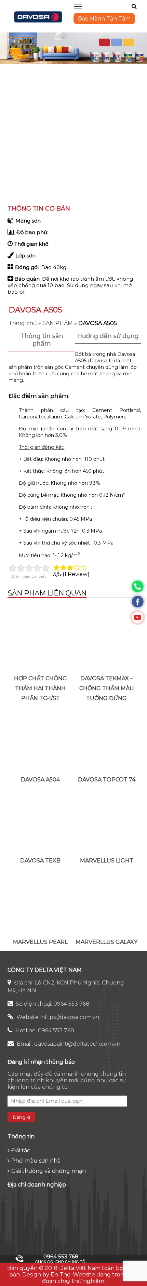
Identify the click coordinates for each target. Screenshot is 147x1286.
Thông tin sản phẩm (42, 339)
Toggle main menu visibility (78, 6)
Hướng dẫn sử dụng (108, 336)
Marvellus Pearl (40, 942)
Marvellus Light (106, 860)
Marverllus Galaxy (106, 942)
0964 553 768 (60, 1256)
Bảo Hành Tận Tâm (104, 18)
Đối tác (20, 1150)
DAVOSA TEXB (40, 860)
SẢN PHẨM (57, 323)
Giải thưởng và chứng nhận (48, 1171)
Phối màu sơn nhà (36, 1160)
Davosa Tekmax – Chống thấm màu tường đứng (106, 688)
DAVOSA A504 (40, 779)
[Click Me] (134, 6)
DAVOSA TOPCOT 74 (106, 779)
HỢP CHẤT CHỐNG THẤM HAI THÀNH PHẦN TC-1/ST (40, 688)
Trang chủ (23, 323)
